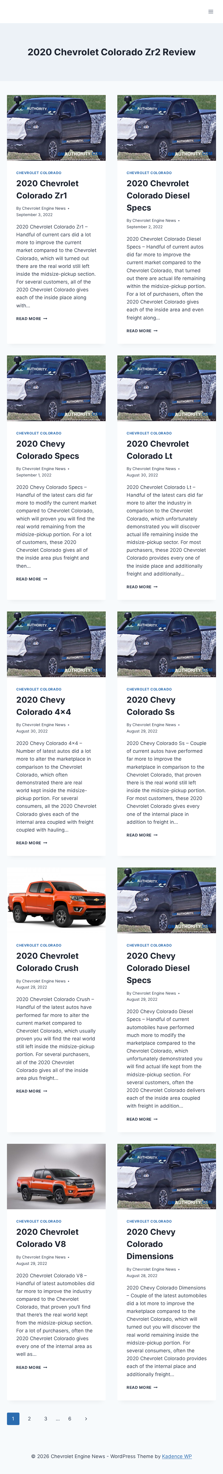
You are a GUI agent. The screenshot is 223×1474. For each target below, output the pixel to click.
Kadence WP (177, 1456)
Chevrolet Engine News (44, 208)
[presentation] (56, 128)
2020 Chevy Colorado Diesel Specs (158, 968)
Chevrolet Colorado (39, 173)
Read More (31, 318)
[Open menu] (210, 11)
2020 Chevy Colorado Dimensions (151, 1244)
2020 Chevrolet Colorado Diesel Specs (158, 195)
